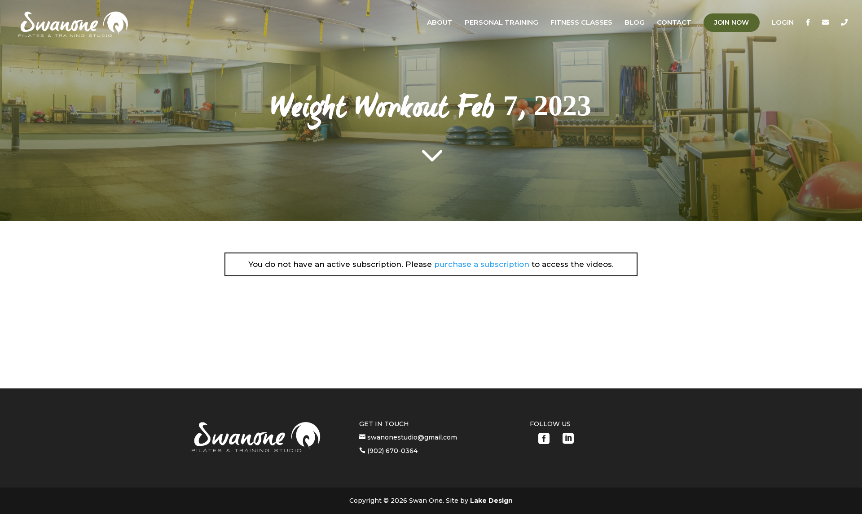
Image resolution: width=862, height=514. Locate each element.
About (440, 22)
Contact (674, 22)
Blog (635, 22)
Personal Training (501, 22)
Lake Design (491, 501)
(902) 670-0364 (391, 451)
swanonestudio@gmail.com (411, 437)
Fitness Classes (581, 22)
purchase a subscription (481, 264)
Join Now (731, 22)
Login (783, 22)
